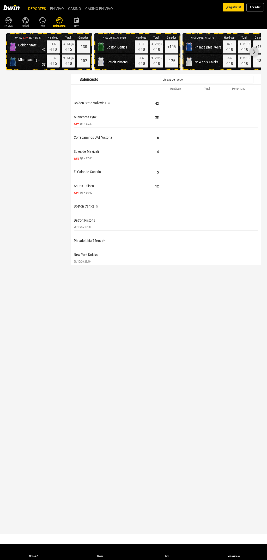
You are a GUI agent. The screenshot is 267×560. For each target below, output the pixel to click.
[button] (254, 51)
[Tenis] (42, 20)
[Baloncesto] (59, 20)
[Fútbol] (25, 20)
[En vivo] (8, 20)
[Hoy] (76, 20)
